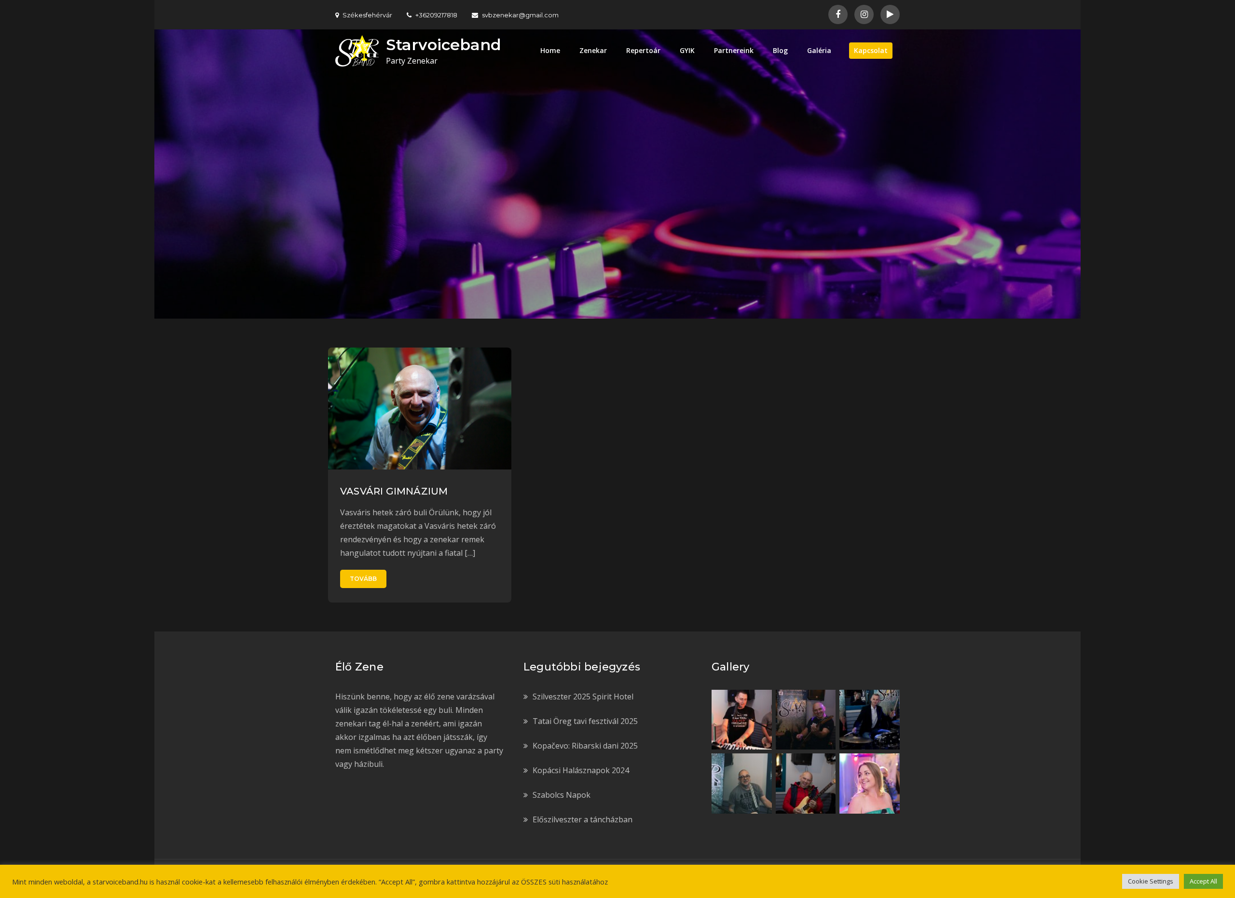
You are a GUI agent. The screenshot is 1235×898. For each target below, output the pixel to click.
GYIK (687, 50)
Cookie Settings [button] (1150, 881)
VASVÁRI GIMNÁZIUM (394, 491)
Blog (780, 50)
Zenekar (593, 50)
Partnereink (734, 50)
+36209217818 (436, 15)
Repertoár (643, 50)
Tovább (363, 578)
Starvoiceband (443, 44)
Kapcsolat (871, 50)
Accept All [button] (1203, 881)
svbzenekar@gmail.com (520, 15)
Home (550, 50)
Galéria (819, 50)
